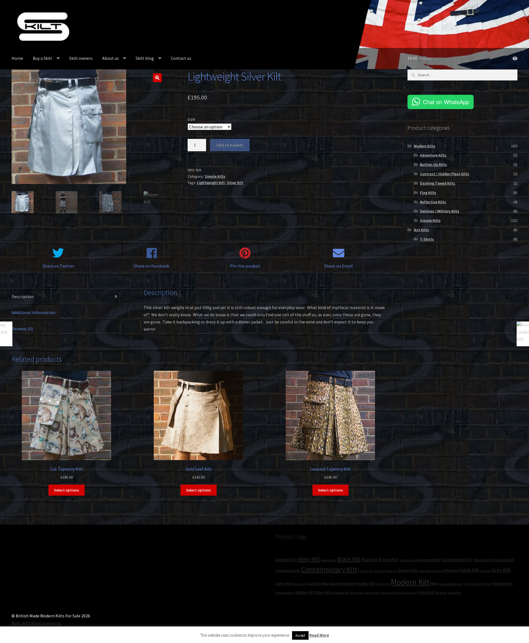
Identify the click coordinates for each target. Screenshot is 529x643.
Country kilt (365, 571)
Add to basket (229, 145)
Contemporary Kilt (329, 569)
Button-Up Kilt (409, 560)
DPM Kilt (450, 570)
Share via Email (338, 266)
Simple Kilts (215, 176)
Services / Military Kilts (439, 211)
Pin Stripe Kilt (472, 584)
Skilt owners (81, 58)
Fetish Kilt (468, 570)
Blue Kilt (369, 559)
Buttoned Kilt (429, 559)
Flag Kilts (428, 192)
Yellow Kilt (454, 593)
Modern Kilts (424, 146)
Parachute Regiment (450, 584)
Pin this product (245, 266)
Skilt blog (145, 58)
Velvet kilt (426, 592)
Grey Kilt (501, 570)
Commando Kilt (288, 570)
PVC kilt (487, 584)
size (191, 119)
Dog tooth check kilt (431, 571)
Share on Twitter (58, 266)
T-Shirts (427, 239)
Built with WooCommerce (36, 623)
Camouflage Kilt (456, 559)
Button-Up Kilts (433, 164)
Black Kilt (348, 559)
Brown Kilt (389, 559)
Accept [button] (300, 635)
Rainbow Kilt (503, 583)
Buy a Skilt (42, 58)
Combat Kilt (504, 559)
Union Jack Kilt (408, 593)
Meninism (347, 583)
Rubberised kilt (285, 593)
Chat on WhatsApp (446, 102)
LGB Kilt (314, 583)
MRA (434, 583)
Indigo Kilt (284, 583)
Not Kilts (421, 229)
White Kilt (441, 593)
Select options (66, 490)
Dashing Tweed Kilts (437, 183)
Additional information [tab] (33, 312)
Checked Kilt (483, 559)
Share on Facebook (151, 266)
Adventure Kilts (433, 155)
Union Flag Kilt (389, 593)
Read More (319, 635)
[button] (157, 77)
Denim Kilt (408, 570)
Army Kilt (309, 559)
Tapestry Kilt (371, 593)
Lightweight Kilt (211, 182)
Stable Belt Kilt (340, 593)
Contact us (181, 58)
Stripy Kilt (356, 593)
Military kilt (382, 584)
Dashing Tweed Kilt (385, 571)
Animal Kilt (286, 559)
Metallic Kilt (365, 583)
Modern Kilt (410, 582)
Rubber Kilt (305, 592)
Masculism (330, 583)
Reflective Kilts (433, 201)
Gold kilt (485, 571)
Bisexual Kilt (328, 560)
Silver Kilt (235, 182)
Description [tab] (23, 296)
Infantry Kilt (300, 584)
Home (17, 58)
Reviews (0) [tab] (22, 328)
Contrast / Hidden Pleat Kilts (444, 173)
